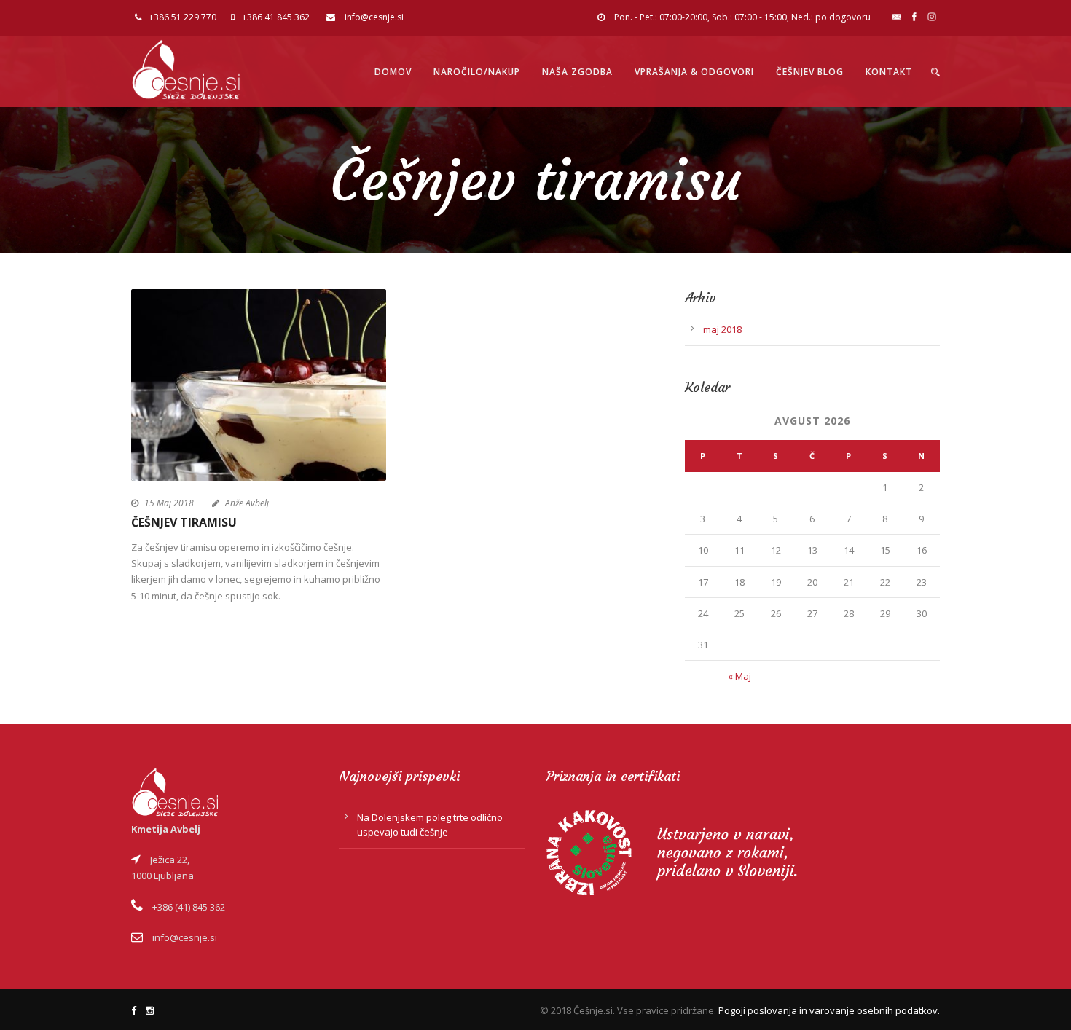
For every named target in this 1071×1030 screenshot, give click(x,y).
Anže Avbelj (247, 503)
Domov (393, 72)
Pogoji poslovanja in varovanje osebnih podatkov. (829, 1010)
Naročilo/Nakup (477, 72)
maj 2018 (722, 329)
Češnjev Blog (810, 72)
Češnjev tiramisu (184, 522)
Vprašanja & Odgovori (694, 72)
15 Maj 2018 (169, 503)
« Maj (739, 676)
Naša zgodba (577, 72)
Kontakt (889, 72)
